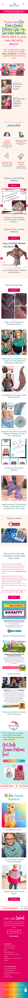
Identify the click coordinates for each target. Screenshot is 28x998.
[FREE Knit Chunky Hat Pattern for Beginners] (14, 201)
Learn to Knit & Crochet (11, 932)
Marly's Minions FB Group (12, 951)
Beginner (16, 215)
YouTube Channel (9, 949)
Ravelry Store (8, 955)
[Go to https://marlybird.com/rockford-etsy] (14, 86)
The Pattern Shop (9, 924)
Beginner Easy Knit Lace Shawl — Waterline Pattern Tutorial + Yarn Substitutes (14, 412)
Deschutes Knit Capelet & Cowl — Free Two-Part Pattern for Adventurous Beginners (14, 339)
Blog (5, 928)
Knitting (11, 215)
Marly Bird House (9, 930)
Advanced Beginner (17, 407)
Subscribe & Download (14, 739)
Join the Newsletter (10, 947)
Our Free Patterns (9, 926)
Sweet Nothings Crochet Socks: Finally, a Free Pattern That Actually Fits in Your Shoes (14, 485)
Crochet (14, 240)
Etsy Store (7, 953)
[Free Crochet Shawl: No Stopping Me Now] (14, 284)
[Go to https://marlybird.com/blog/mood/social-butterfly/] (7, 139)
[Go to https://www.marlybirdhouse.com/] (14, 597)
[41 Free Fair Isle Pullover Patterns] (14, 430)
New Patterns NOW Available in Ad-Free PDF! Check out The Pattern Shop (14, 11)
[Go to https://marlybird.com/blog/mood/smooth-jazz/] (7, 160)
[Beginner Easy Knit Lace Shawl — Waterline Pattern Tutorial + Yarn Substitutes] (14, 393)
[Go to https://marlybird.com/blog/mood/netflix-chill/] (21, 138)
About (6, 934)
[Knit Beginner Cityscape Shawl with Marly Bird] (14, 357)
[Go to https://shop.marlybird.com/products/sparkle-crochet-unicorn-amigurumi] (14, 795)
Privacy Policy (8, 972)
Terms (13, 972)
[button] (1, 69)
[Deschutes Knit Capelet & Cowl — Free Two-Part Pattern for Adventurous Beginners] (14, 320)
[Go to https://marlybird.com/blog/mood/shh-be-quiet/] (21, 161)
